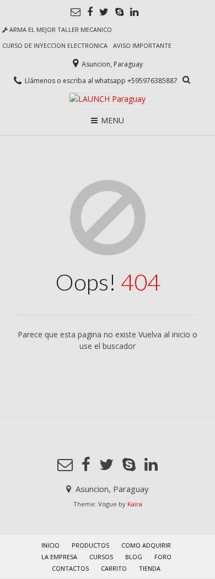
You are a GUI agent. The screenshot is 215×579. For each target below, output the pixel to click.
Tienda (149, 568)
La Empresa (59, 557)
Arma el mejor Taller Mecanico (60, 29)
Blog (133, 557)
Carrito (114, 568)
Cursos (101, 557)
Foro (162, 557)
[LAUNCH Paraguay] (107, 99)
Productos (90, 545)
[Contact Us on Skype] (119, 12)
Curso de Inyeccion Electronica (55, 45)
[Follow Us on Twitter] (104, 12)
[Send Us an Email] (75, 12)
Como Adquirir (146, 545)
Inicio (50, 545)
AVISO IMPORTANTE (142, 45)
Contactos (70, 568)
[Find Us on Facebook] (90, 12)
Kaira (134, 504)
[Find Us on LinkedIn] (134, 12)
